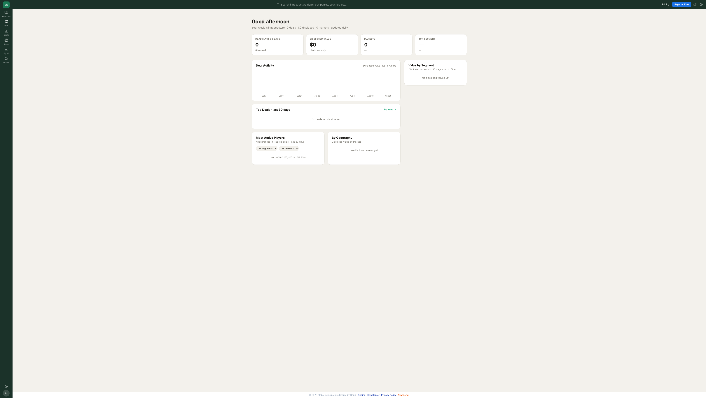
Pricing (665, 4)
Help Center (373, 395)
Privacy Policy (388, 395)
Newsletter (403, 395)
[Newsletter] (695, 4)
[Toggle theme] (6, 386)
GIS (6, 5)
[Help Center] (701, 4)
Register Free (681, 4)
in (6, 393)
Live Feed (388, 109)
